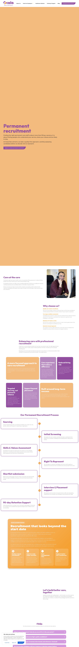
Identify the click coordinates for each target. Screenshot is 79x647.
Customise (7, 642)
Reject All (14, 642)
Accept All (21, 642)
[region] (14, 639)
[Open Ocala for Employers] (32, 3)
